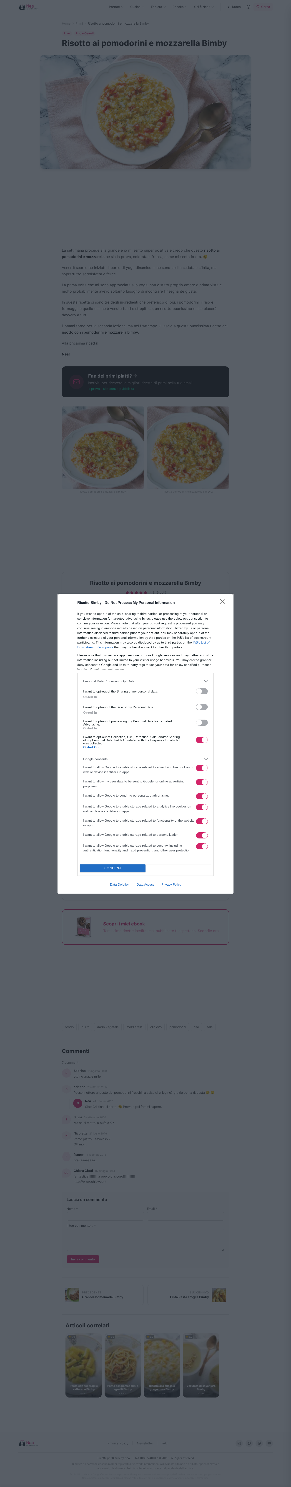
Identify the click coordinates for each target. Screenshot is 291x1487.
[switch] (202, 691)
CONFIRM (112, 868)
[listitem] (145, 681)
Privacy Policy (171, 884)
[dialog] (145, 743)
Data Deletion (120, 884)
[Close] (224, 603)
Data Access (145, 884)
